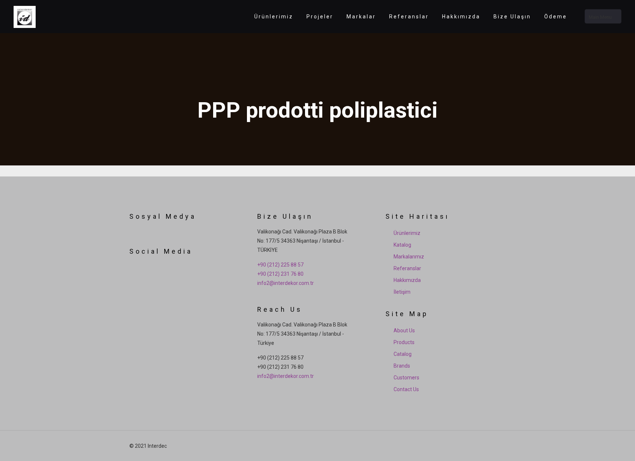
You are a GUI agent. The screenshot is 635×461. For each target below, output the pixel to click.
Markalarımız (409, 257)
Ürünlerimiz (407, 233)
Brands (402, 366)
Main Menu (600, 17)
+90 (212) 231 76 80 (280, 274)
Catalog (403, 354)
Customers (406, 377)
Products (404, 342)
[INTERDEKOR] (25, 16)
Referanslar (407, 268)
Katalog (402, 245)
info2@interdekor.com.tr (285, 283)
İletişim (402, 292)
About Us (404, 330)
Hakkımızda (407, 280)
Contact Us (406, 389)
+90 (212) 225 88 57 (280, 265)
